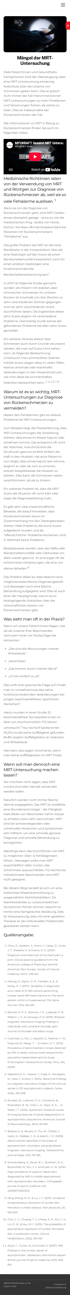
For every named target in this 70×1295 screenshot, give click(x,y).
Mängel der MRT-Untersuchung (35, 60)
